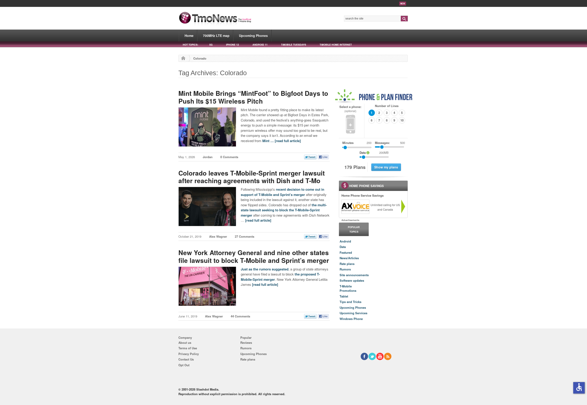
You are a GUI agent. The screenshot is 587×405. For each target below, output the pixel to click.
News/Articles (349, 258)
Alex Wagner (218, 236)
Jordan (208, 157)
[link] (355, 207)
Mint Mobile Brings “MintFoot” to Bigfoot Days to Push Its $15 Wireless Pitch (253, 97)
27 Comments (244, 236)
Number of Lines (387, 105)
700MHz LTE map (216, 35)
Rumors (345, 269)
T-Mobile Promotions (348, 288)
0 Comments (229, 157)
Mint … (268, 140)
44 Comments (240, 316)
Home (189, 35)
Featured (346, 252)
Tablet (344, 296)
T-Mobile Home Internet (336, 44)
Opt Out (183, 365)
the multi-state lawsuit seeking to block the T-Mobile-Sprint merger (284, 210)
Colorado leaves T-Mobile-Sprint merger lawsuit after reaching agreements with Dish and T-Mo (251, 176)
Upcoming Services (353, 313)
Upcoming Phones (253, 35)
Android (345, 241)
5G (211, 44)
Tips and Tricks (350, 302)
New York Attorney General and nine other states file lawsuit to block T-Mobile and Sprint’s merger (253, 256)
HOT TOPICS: (190, 44)
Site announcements (354, 275)
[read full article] (288, 140)
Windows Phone (351, 319)
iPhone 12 (232, 44)
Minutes (348, 143)
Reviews (246, 342)
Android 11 (260, 44)
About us (184, 342)
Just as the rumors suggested (264, 269)
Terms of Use (187, 348)
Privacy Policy (188, 354)
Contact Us (186, 359)
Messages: (390, 143)
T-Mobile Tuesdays (293, 44)
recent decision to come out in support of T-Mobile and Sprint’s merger (282, 192)
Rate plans (347, 264)
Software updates (352, 280)
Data (343, 247)
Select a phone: (350, 108)
